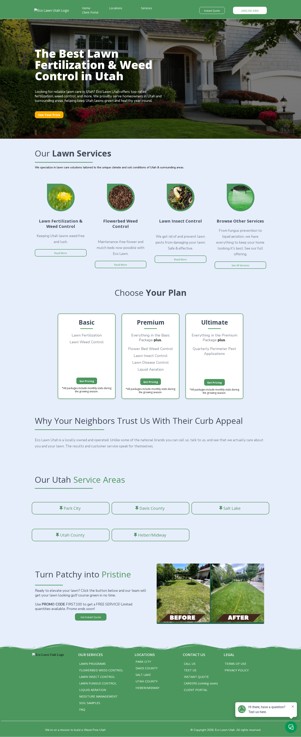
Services (146, 8)
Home (86, 8)
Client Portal (90, 12)
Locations (115, 8)
